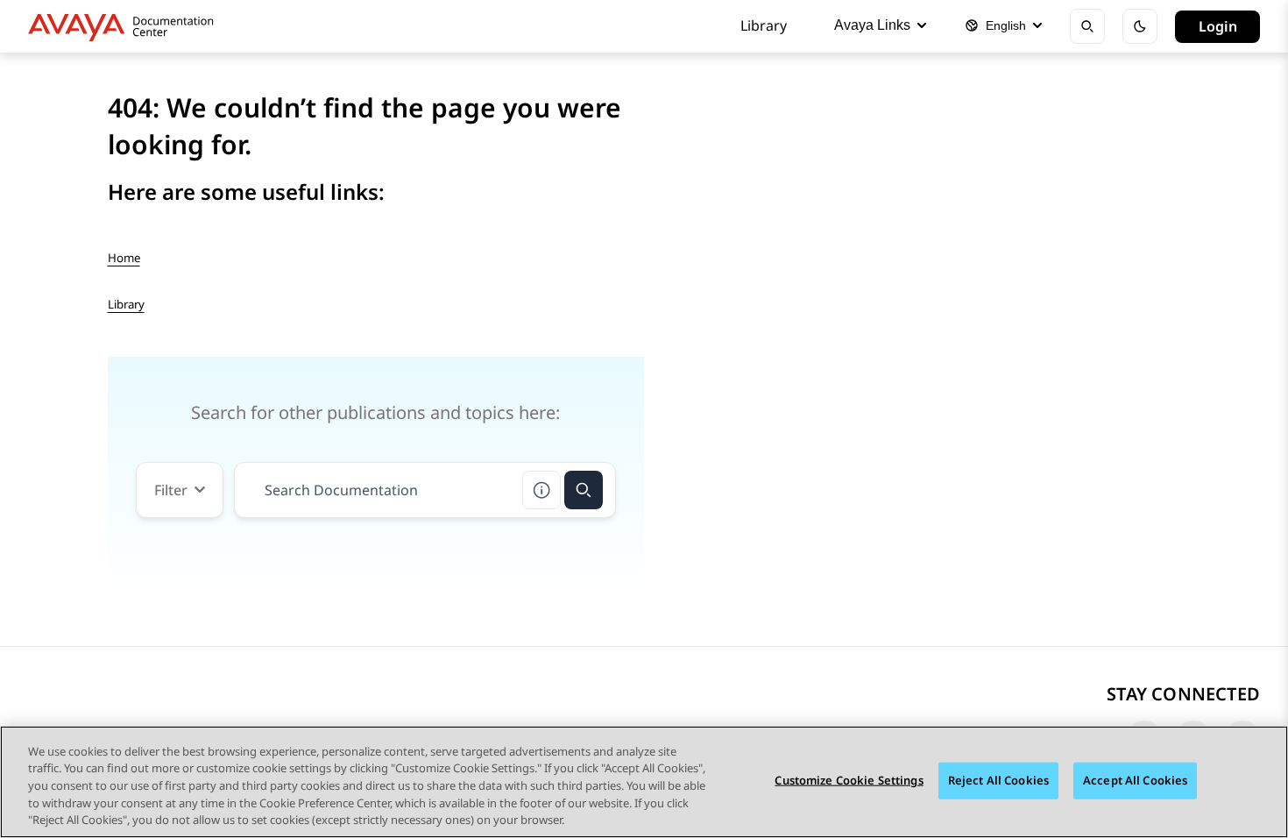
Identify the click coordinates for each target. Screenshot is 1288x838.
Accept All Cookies (1135, 780)
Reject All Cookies (998, 780)
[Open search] (1087, 26)
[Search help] (541, 490)
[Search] (583, 490)
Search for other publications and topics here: (375, 412)
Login (1218, 26)
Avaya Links (872, 25)
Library (763, 25)
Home (124, 258)
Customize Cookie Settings (849, 780)
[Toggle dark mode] (1139, 26)
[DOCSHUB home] (125, 26)
